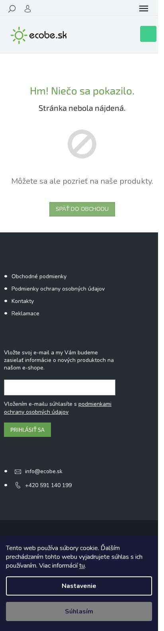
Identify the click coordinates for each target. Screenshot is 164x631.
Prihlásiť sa (27, 429)
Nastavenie (79, 586)
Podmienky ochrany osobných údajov (58, 289)
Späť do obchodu (82, 209)
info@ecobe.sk (43, 471)
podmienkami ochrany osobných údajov (57, 408)
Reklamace (25, 313)
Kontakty (23, 301)
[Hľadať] (12, 8)
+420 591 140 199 (48, 485)
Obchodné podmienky (39, 276)
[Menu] (144, 9)
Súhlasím (79, 611)
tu (82, 565)
